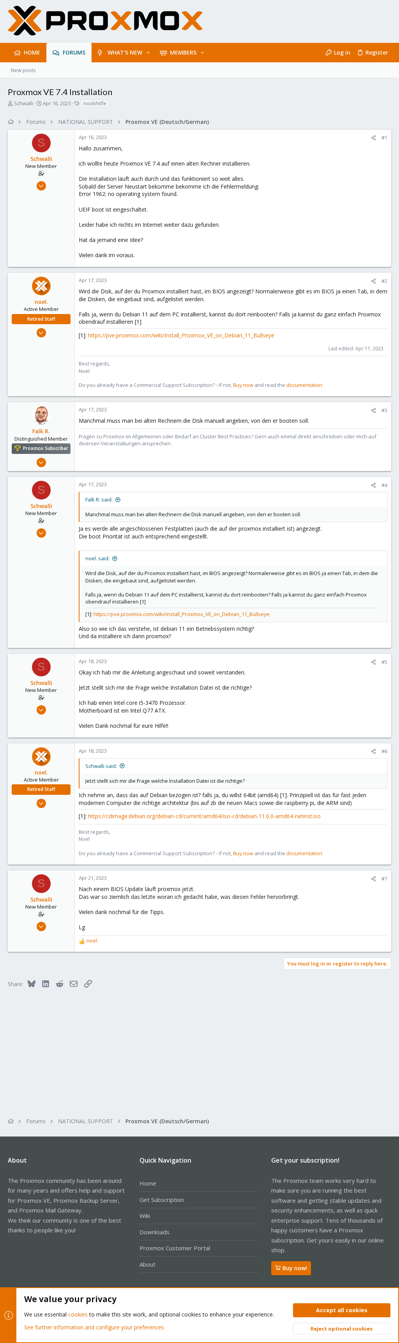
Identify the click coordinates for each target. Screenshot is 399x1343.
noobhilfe (94, 103)
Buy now (243, 384)
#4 (384, 485)
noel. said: (97, 558)
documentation (304, 384)
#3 (384, 410)
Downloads (154, 1232)
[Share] (373, 137)
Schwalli (23, 103)
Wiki (144, 1215)
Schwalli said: (101, 765)
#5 (384, 661)
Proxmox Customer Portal (174, 1248)
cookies (78, 1314)
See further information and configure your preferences (94, 1327)
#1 (384, 137)
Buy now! (294, 1268)
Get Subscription (161, 1200)
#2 (384, 280)
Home (147, 1183)
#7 (384, 878)
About (147, 1264)
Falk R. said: (99, 499)
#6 (384, 751)
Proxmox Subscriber (45, 448)
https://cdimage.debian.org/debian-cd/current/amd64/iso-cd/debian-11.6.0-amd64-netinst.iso (204, 816)
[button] (148, 53)
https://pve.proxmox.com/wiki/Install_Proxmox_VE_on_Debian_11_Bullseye (181, 335)
